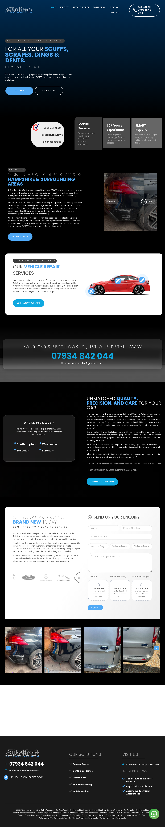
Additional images (141, 576)
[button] (144, 10)
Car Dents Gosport (39, 815)
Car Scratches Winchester (134, 810)
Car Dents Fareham (67, 813)
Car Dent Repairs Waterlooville (62, 818)
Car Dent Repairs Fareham (87, 813)
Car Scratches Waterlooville (87, 818)
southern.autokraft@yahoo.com (84, 363)
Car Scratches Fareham (108, 813)
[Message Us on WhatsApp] (154, 814)
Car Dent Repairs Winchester (110, 810)
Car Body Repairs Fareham (47, 813)
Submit (95, 607)
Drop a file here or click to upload (98, 589)
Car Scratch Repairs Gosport (100, 815)
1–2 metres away (118, 576)
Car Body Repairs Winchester (67, 810)
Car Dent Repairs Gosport (58, 815)
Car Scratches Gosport (79, 815)
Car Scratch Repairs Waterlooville (112, 818)
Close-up (92, 576)
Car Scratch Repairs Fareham (131, 813)
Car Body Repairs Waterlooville (125, 815)
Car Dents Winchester (89, 810)
